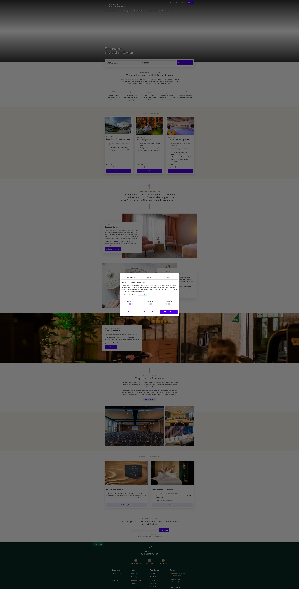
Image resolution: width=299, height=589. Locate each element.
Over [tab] (168, 277)
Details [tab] (149, 277)
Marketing (169, 301)
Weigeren (130, 312)
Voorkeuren (150, 301)
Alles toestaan (168, 312)
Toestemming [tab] (131, 277)
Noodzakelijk (131, 301)
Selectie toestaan (149, 312)
